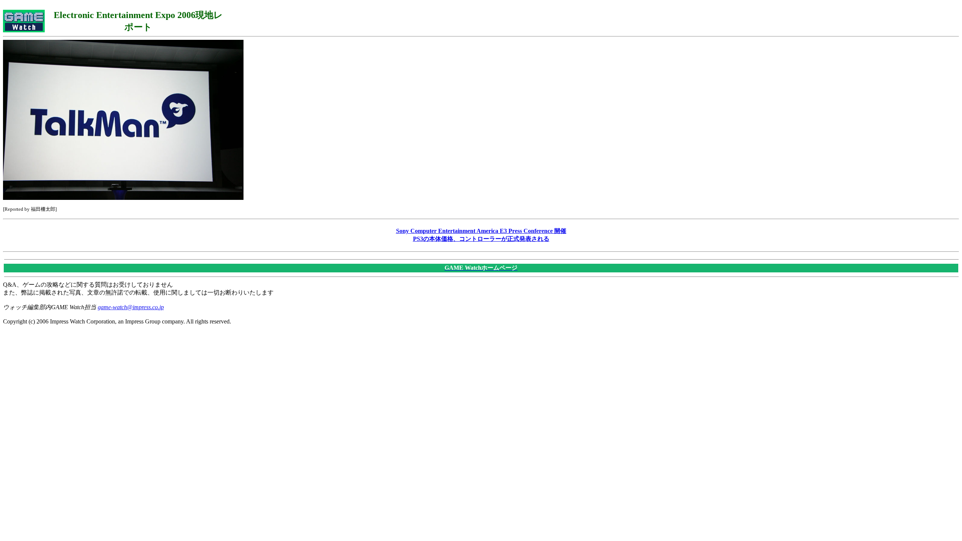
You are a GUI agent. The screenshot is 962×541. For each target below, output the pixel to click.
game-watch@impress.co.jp (131, 307)
